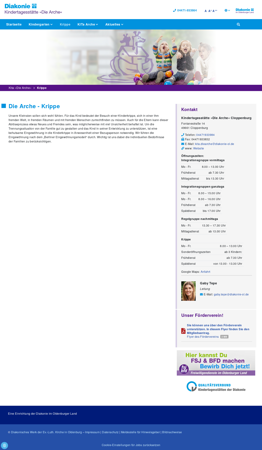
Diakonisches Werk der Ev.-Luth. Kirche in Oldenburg (46, 432)
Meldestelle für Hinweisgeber (140, 432)
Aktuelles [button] (113, 24)
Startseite (14, 24)
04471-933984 (187, 10)
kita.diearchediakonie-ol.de (214, 144)
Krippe (65, 24)
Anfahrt (205, 272)
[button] (227, 10)
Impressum (92, 432)
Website (198, 148)
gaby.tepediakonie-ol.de (231, 294)
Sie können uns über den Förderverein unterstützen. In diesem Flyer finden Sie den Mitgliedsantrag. (218, 329)
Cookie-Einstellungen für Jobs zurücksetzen (131, 445)
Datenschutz (110, 432)
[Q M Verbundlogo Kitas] (216, 386)
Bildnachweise (172, 432)
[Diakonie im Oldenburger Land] (245, 10)
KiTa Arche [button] (87, 24)
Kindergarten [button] (39, 24)
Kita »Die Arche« (20, 88)
